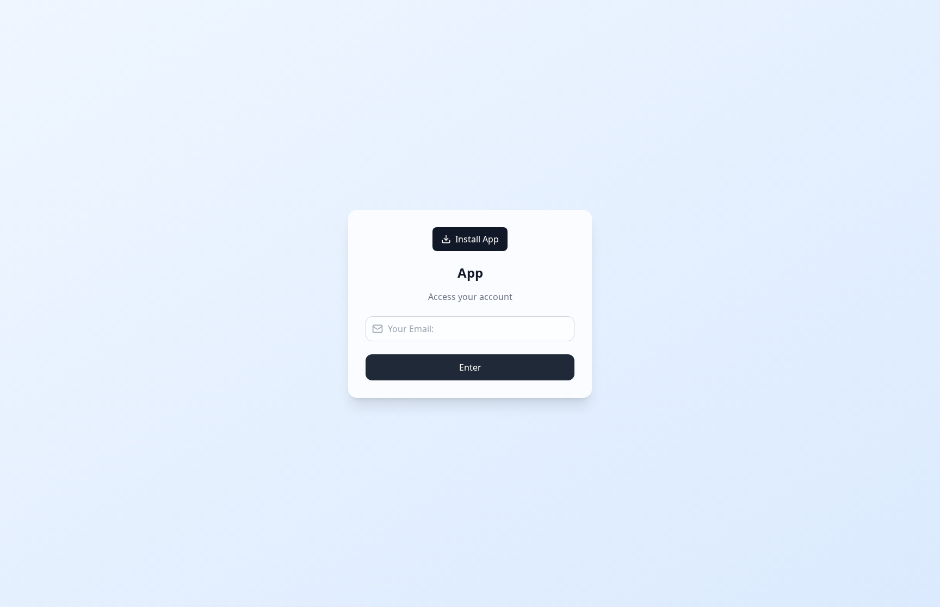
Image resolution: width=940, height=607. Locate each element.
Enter (470, 367)
